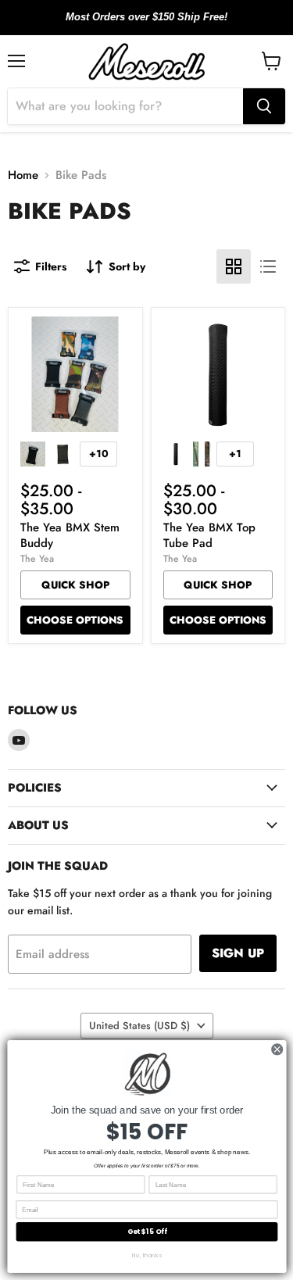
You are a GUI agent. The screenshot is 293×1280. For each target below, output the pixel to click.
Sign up (238, 953)
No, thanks (147, 1255)
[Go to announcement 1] (134, 26)
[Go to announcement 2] (147, 26)
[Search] (264, 106)
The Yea (37, 559)
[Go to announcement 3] (159, 26)
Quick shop (75, 584)
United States (139, 1025)
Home (23, 175)
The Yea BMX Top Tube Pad (209, 535)
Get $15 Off (146, 1232)
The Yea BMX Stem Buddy (70, 535)
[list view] (268, 266)
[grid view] (233, 266)
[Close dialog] (276, 1049)
